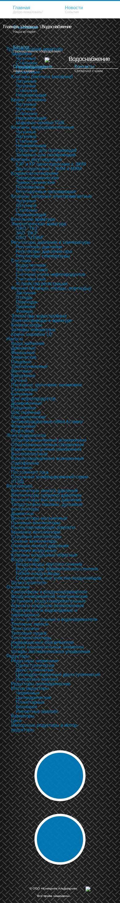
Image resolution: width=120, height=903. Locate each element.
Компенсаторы (26, 324)
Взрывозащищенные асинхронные (47, 458)
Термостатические (35, 182)
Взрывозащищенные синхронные (46, 449)
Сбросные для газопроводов (46, 150)
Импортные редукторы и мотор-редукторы (44, 727)
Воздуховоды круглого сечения (49, 564)
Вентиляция (19, 485)
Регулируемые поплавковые (46, 191)
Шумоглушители (28, 582)
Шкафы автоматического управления (50, 651)
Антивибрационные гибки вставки (47, 421)
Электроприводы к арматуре (41, 320)
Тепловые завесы (30, 623)
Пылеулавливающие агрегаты (43, 527)
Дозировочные (26, 403)
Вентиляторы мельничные (39, 518)
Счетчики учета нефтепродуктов (50, 274)
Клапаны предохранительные (42, 127)
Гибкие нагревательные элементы (47, 646)
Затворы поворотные (33, 329)
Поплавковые (30, 186)
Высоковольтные (29, 453)
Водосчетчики (31, 265)
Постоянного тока (29, 472)
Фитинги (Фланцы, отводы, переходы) (51, 288)
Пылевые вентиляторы (35, 522)
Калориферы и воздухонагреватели (49, 591)
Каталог (37, 48)
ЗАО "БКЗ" (27, 232)
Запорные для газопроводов (46, 154)
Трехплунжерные (29, 366)
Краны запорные (28, 99)
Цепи (16, 720)
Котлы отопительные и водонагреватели (54, 619)
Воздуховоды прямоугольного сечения (57, 568)
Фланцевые (23, 426)
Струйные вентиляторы (36, 536)
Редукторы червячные (34, 660)
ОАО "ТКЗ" (27, 228)
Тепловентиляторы (31, 637)
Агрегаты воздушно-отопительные (47, 605)
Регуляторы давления (39, 246)
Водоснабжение (28, 343)
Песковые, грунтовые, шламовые (46, 384)
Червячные (27, 692)
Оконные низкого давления (40, 545)
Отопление (18, 587)
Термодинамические (37, 177)
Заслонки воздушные (34, 550)
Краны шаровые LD (31, 334)
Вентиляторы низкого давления (44, 490)
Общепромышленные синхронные (47, 444)
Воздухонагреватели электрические (49, 596)
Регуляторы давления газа (44, 251)
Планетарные (30, 702)
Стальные (26, 90)
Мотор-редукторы (30, 688)
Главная (28, 9)
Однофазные (25, 462)
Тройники (25, 306)
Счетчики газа (31, 278)
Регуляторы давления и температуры (50, 242)
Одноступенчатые (35, 665)
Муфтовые (22, 430)
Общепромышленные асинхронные (48, 439)
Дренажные (23, 347)
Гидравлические (28, 416)
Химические (24, 357)
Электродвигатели (26, 435)
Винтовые (21, 370)
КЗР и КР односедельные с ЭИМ (51, 163)
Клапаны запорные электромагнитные (51, 196)
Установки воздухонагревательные (48, 600)
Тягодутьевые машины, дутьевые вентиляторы (46, 506)
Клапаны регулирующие (36, 159)
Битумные (22, 393)
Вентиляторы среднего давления (46, 495)
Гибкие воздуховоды (38, 573)
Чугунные (26, 85)
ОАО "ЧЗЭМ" (30, 237)
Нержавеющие (31, 95)
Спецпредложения (32, 68)
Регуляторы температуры (43, 255)
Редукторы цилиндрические (40, 683)
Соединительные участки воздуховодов (58, 577)
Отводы (24, 297)
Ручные (19, 380)
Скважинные (24, 389)
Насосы (14, 338)
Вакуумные (23, 375)
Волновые (26, 706)
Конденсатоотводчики (34, 173)
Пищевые (21, 361)
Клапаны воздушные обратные (44, 554)
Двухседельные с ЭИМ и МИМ (49, 168)
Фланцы (24, 311)
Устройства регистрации (41, 283)
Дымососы (22, 513)
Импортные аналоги (37, 679)
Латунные (26, 81)
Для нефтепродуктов (33, 398)
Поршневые (23, 407)
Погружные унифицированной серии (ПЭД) (49, 479)
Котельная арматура (33, 219)
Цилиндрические (33, 697)
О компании (25, 29)
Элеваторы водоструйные (39, 315)
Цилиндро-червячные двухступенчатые (58, 674)
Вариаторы (22, 715)
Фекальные (23, 352)
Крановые (21, 467)
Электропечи (25, 628)
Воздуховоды (25, 559)
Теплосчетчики (31, 269)
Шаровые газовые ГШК (40, 122)
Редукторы (18, 656)
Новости (74, 9)
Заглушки (26, 292)
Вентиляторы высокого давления (46, 499)
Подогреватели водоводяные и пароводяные (44, 612)
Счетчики (21, 260)
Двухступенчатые (35, 669)
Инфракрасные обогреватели (42, 642)
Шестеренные (26, 412)
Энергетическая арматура (38, 223)
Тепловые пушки (28, 633)
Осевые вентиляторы (34, 541)
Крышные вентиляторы (36, 531)
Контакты (88, 68)
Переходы (27, 301)
